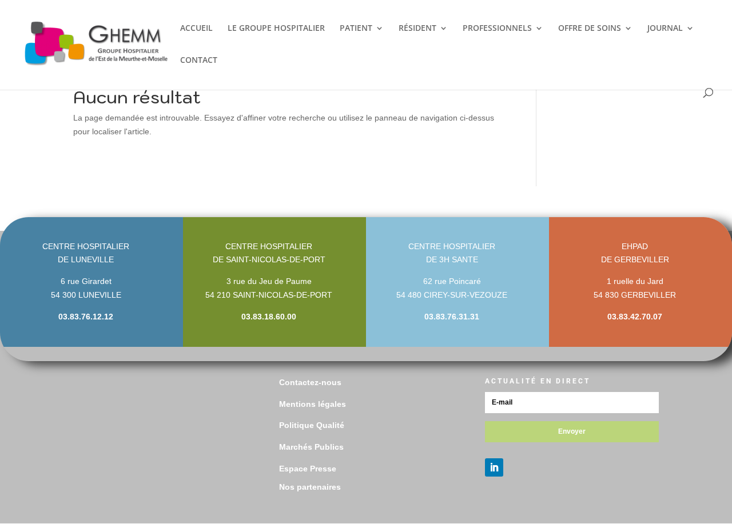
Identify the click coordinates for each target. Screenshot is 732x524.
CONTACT (198, 60)
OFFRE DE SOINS (589, 28)
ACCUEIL (196, 28)
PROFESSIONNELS (497, 28)
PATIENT (356, 28)
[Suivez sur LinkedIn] (494, 467)
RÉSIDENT (417, 28)
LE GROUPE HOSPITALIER (276, 28)
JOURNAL (665, 28)
